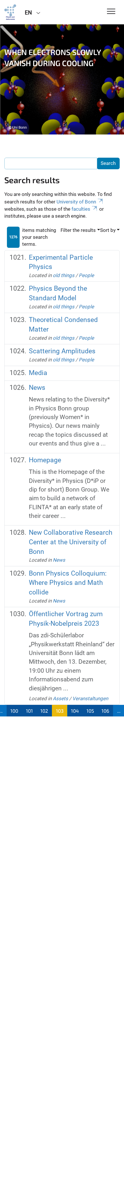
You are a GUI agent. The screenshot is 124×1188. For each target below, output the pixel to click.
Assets (60, 698)
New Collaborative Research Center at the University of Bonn (70, 542)
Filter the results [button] (78, 230)
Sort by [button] (108, 230)
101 (29, 711)
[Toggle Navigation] (111, 12)
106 (105, 711)
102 (44, 711)
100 (14, 711)
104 (75, 711)
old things (63, 275)
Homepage (45, 460)
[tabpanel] (62, 79)
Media (38, 373)
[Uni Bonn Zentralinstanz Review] (10, 12)
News (37, 388)
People (86, 275)
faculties (81, 209)
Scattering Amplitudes (62, 351)
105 (90, 711)
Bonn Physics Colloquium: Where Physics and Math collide (68, 583)
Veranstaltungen (90, 698)
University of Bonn (76, 202)
